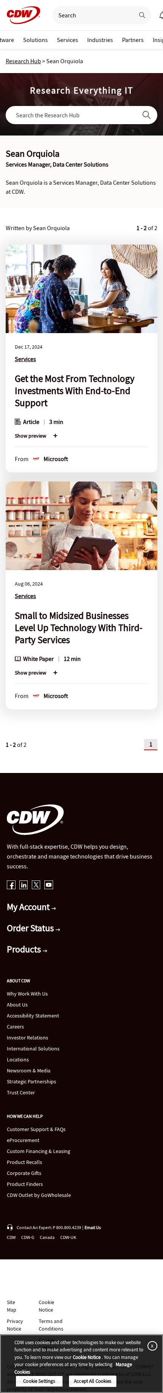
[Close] (151, 1346)
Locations (18, 1059)
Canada (47, 1237)
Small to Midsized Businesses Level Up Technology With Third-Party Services (79, 627)
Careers (15, 1026)
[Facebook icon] (11, 885)
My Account (29, 907)
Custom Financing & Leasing (38, 1151)
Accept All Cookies (92, 1381)
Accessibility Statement (33, 1015)
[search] (90, 15)
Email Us (93, 1227)
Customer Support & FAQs (36, 1129)
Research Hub (23, 61)
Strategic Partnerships (31, 1081)
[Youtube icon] (48, 885)
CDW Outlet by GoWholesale (39, 1195)
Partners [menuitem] (133, 40)
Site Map (11, 1306)
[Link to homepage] (21, 15)
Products (25, 949)
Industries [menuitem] (100, 40)
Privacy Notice (15, 1325)
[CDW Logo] (21, 15)
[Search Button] (146, 115)
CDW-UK (68, 1237)
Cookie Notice (46, 1306)
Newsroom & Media (28, 1070)
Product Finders (25, 1184)
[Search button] (142, 15)
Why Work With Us (27, 993)
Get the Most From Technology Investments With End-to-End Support (75, 390)
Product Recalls (24, 1162)
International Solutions (33, 1048)
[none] (35, 40)
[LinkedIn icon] (23, 885)
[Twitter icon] (36, 885)
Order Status (31, 928)
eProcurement (23, 1140)
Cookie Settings (39, 1381)
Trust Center (21, 1092)
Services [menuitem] (67, 40)
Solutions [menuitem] (35, 40)
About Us (17, 1004)
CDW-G (27, 1237)
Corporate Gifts (24, 1173)
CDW (11, 1237)
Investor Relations (27, 1037)
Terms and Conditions (51, 1325)
